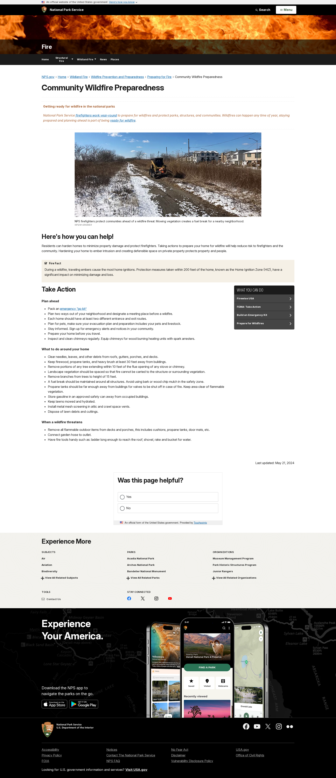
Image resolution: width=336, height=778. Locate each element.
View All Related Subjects (61, 577)
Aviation (47, 564)
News (103, 59)
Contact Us (53, 599)
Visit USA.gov (136, 770)
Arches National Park (141, 564)
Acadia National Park (140, 558)
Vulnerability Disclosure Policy (192, 761)
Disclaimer (178, 755)
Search (264, 10)
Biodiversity (49, 571)
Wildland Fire (85, 59)
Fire (47, 46)
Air (43, 558)
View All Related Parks (145, 577)
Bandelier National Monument (146, 571)
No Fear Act (179, 750)
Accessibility (50, 750)
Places (115, 59)
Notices (111, 750)
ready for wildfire (123, 120)
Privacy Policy (52, 755)
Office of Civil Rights (250, 755)
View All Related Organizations (236, 577)
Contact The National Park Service (130, 755)
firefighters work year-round (96, 115)
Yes (128, 497)
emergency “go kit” (73, 309)
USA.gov (242, 750)
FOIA (45, 761)
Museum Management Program (233, 558)
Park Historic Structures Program (234, 564)
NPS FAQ (113, 761)
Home (45, 59)
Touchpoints (200, 522)
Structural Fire (61, 59)
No (128, 508)
